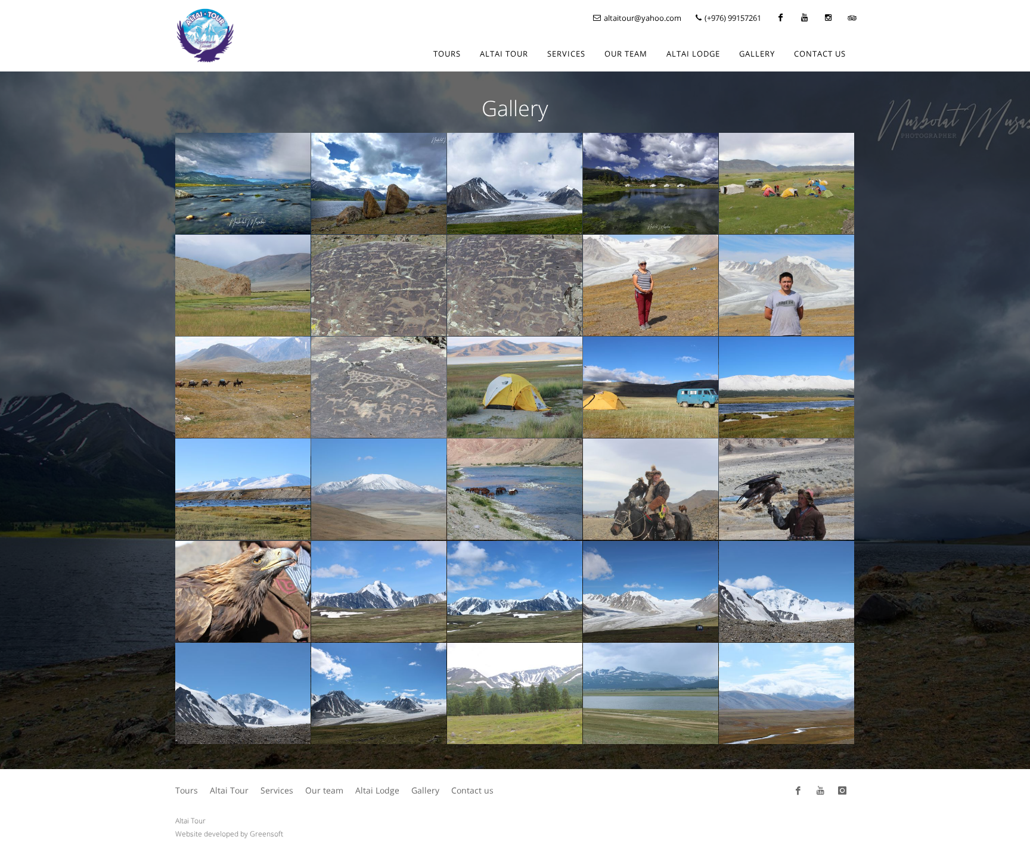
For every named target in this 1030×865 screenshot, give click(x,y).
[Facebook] (780, 18)
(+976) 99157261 (732, 18)
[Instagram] (828, 18)
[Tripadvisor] (852, 18)
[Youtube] (804, 18)
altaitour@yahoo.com (641, 18)
